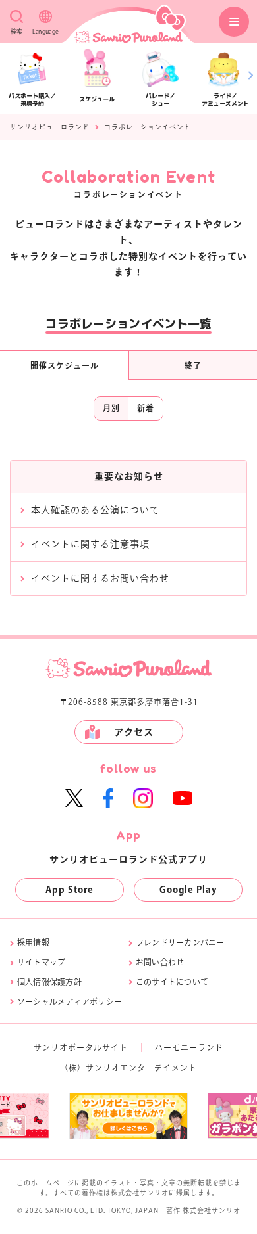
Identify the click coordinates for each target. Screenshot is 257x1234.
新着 (145, 408)
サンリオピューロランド (50, 127)
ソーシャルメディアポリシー (69, 1001)
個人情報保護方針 (49, 982)
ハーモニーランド (189, 1047)
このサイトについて (172, 982)
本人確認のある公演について (95, 509)
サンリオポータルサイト (81, 1047)
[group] (107, 1116)
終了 (193, 365)
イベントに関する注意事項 (90, 544)
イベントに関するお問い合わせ (100, 578)
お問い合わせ (160, 962)
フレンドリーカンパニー (180, 942)
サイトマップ (41, 962)
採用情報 (33, 942)
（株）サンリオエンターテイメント (128, 1068)
